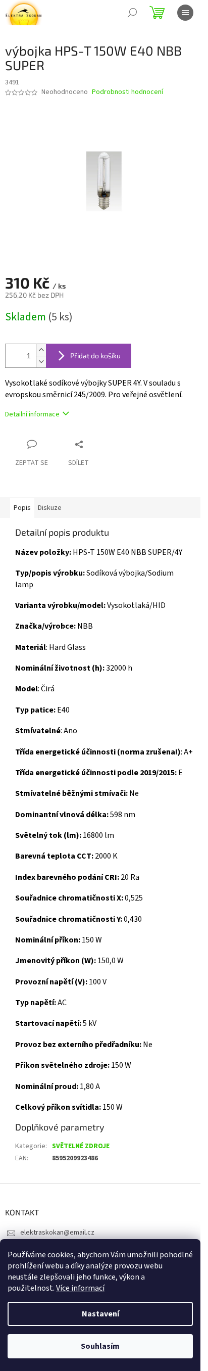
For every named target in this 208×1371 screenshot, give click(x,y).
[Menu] (185, 13)
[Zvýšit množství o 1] (41, 350)
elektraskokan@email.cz (57, 1232)
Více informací (80, 1288)
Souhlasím (100, 1346)
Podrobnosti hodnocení (127, 92)
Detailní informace (32, 414)
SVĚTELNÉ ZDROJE (81, 1146)
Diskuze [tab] (50, 508)
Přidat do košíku (95, 355)
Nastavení (100, 1313)
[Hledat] (132, 13)
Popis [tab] (22, 508)
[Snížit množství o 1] (41, 361)
